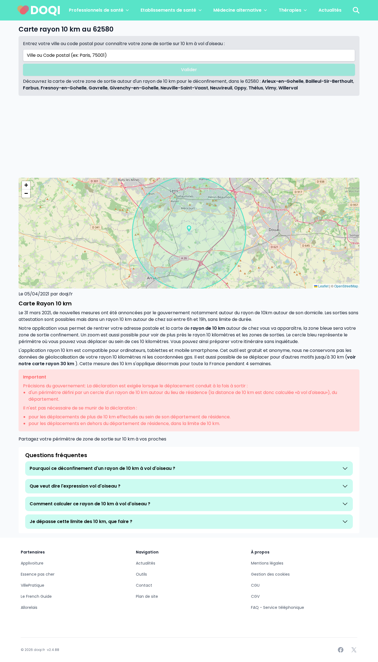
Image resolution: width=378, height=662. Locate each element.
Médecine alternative (237, 10)
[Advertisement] (189, 137)
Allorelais (29, 607)
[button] (189, 228)
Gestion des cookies (270, 574)
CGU (255, 585)
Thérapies (290, 10)
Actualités (330, 10)
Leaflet (322, 286)
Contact (144, 585)
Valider (189, 69)
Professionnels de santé (96, 10)
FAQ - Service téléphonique (277, 607)
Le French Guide (36, 596)
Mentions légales (267, 563)
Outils (141, 574)
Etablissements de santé (168, 10)
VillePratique (32, 585)
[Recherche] (356, 10)
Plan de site (147, 596)
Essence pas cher (38, 574)
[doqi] (38, 10)
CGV (255, 596)
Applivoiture (32, 563)
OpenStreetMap (346, 286)
